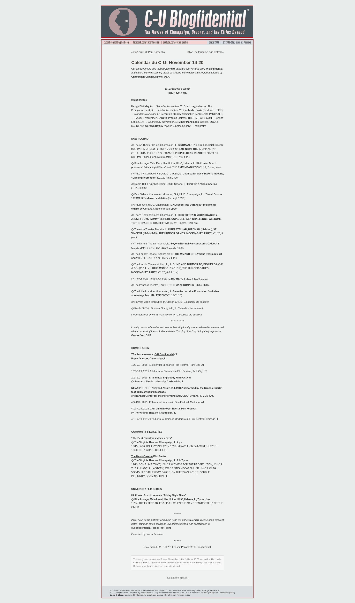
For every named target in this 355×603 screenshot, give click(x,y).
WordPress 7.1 (148, 593)
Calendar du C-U (141, 562)
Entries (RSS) (207, 593)
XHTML (176, 593)
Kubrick (180, 595)
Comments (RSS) (227, 593)
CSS (187, 593)
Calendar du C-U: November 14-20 (167, 62)
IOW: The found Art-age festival (204, 52)
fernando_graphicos (146, 595)
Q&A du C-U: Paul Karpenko (149, 52)
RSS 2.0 (212, 562)
